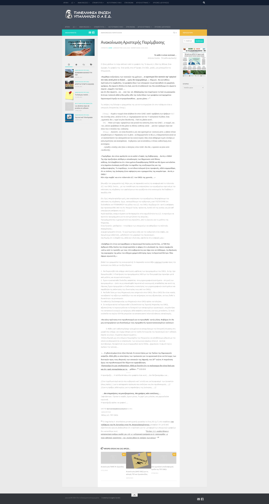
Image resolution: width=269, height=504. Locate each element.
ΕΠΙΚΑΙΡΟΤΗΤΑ (97, 3)
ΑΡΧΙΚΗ (65, 3)
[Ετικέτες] (91, 64)
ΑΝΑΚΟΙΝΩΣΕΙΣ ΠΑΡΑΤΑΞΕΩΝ (111, 33)
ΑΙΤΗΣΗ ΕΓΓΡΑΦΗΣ (142, 3)
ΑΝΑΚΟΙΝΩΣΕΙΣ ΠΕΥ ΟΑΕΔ (82, 70)
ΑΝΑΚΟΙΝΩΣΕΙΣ (83, 3)
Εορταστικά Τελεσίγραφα (84, 117)
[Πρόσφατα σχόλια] (83, 64)
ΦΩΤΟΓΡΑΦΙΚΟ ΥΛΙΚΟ (114, 3)
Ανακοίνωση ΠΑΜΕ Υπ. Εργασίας (112, 466)
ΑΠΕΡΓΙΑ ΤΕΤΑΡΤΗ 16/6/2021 (84, 84)
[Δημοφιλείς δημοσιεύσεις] (76, 64)
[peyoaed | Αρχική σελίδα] (89, 14)
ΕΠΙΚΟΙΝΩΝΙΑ (129, 3)
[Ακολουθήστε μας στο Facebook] (93, 32)
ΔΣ (72, 3)
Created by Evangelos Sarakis (110, 498)
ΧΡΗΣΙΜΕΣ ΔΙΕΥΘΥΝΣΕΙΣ (161, 3)
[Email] (90, 32)
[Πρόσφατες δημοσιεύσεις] (69, 64)
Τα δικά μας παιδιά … (82, 95)
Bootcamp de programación (83, 103)
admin (110, 48)
